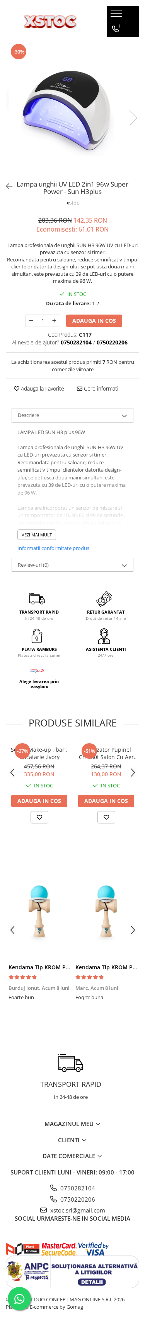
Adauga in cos (94, 320)
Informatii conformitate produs (53, 548)
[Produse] (117, 15)
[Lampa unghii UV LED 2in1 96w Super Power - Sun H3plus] (72, 110)
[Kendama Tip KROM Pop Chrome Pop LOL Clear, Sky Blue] (39, 911)
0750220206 (77, 1199)
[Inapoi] (6, 186)
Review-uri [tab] (33, 564)
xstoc (73, 202)
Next (133, 118)
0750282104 (77, 1188)
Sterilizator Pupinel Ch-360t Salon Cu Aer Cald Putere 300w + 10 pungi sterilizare (106, 753)
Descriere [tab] (28, 415)
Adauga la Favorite (41, 388)
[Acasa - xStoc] (50, 21)
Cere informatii (100, 388)
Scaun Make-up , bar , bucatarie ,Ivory (39, 753)
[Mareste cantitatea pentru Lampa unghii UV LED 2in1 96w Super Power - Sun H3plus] (54, 321)
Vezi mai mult (37, 535)
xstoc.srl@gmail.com (77, 1210)
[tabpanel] (72, 110)
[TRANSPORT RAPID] (70, 1063)
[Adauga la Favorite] (39, 817)
